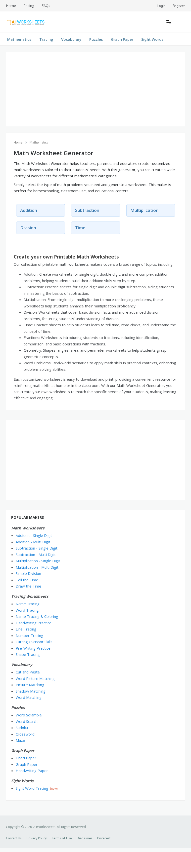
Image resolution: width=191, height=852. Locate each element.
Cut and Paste (28, 671)
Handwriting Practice (33, 622)
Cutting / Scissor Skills (34, 641)
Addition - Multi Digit (33, 541)
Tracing (46, 39)
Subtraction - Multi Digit (36, 554)
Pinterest (103, 838)
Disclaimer (84, 838)
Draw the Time (28, 586)
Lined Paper (26, 757)
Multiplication (144, 210)
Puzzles (96, 39)
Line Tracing (26, 629)
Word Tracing (27, 610)
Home (11, 5)
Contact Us (14, 838)
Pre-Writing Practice (33, 648)
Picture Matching (30, 684)
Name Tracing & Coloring (37, 616)
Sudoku (22, 727)
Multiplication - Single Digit (38, 560)
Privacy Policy (37, 838)
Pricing (28, 5)
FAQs (46, 5)
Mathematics (19, 39)
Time (80, 227)
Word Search (27, 721)
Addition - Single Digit (34, 535)
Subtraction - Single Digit (36, 548)
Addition (28, 210)
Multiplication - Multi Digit (37, 567)
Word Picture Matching (35, 678)
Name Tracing (28, 603)
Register (179, 5)
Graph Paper (122, 39)
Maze (20, 740)
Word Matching (29, 697)
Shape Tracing (28, 654)
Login (161, 5)
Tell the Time (27, 579)
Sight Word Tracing (32, 788)
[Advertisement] (95, 89)
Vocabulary (71, 39)
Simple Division (28, 573)
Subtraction (87, 210)
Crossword (25, 734)
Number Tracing (29, 635)
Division (28, 227)
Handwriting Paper (32, 770)
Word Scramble (29, 714)
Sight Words (152, 39)
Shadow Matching (31, 691)
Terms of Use (62, 838)
